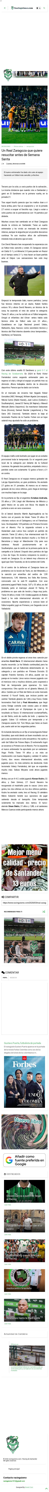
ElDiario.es (14, 1344)
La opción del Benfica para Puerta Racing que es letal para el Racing (24, 1255)
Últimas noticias (18, 146)
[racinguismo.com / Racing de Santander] (22, 9)
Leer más (7, 1205)
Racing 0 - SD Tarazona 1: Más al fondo (24, 935)
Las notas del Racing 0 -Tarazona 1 (22, 958)
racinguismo (30, 146)
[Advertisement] (24, 40)
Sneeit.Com (29, 1487)
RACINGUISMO (6, 146)
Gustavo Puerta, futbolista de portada (22, 1043)
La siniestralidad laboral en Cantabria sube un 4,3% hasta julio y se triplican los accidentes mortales (27, 1368)
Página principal (13, 1469)
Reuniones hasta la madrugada (23, 1318)
